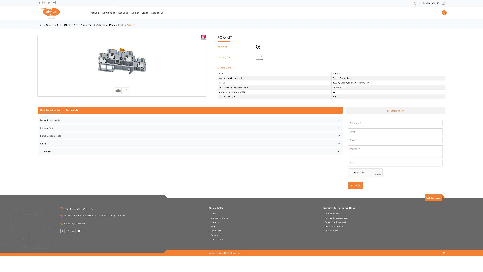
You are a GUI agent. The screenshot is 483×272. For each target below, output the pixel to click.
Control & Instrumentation (336, 222)
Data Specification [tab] (50, 110)
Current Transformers (334, 226)
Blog (213, 226)
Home (40, 25)
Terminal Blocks (64, 25)
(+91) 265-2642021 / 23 (428, 3)
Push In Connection (82, 25)
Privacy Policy (217, 239)
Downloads (108, 12)
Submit (353, 185)
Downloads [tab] (72, 110)
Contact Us (157, 12)
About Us (123, 12)
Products (94, 12)
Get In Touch (433, 198)
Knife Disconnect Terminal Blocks (109, 25)
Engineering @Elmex (220, 218)
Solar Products (331, 230)
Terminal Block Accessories (337, 218)
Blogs (145, 12)
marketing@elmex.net (74, 223)
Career (135, 12)
